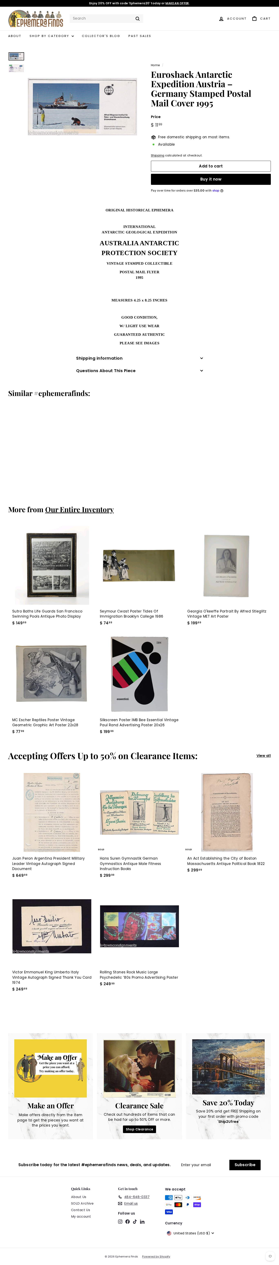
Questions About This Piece (106, 371)
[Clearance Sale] (139, 1068)
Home (155, 65)
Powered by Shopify (156, 1256)
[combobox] (106, 18)
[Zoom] (82, 106)
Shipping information (99, 358)
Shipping (157, 155)
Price (156, 116)
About (14, 36)
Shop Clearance (139, 1129)
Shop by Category (50, 36)
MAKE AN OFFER (177, 3)
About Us (78, 1197)
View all (264, 755)
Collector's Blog (101, 36)
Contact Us (80, 1210)
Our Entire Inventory (79, 509)
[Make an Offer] (50, 1068)
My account (81, 1216)
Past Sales (139, 36)
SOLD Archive (82, 1203)
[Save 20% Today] (228, 1066)
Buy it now (211, 179)
